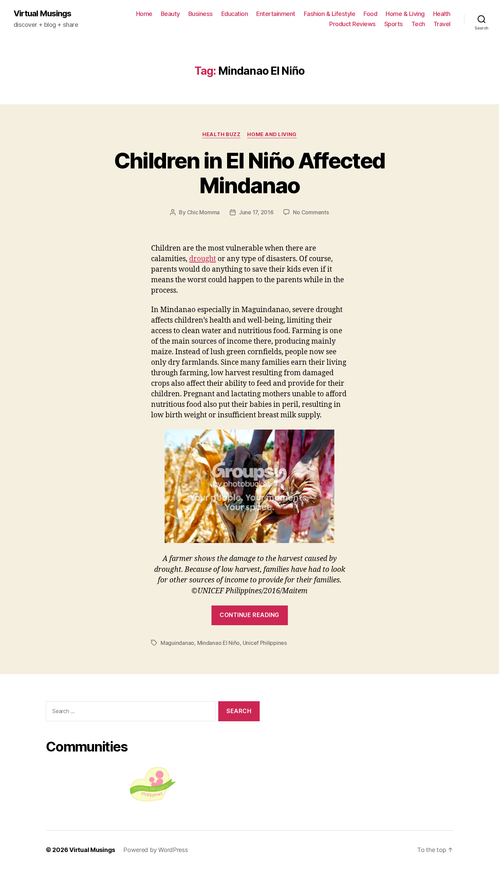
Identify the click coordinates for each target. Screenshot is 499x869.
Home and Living (271, 134)
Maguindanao (177, 642)
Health (441, 13)
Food (370, 13)
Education (234, 13)
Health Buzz (221, 134)
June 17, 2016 (256, 212)
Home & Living (405, 13)
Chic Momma (203, 212)
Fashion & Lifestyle (329, 13)
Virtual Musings (42, 14)
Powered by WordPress (155, 849)
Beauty (170, 13)
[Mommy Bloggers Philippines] (153, 784)
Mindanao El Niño (218, 642)
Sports (393, 24)
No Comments (311, 212)
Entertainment (275, 13)
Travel (441, 24)
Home (144, 13)
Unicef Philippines (265, 642)
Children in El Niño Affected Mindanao (249, 172)
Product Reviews (352, 24)
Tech (418, 24)
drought (202, 259)
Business (200, 13)
